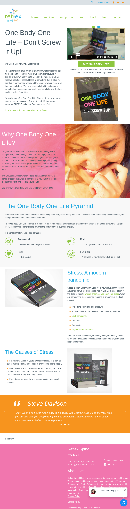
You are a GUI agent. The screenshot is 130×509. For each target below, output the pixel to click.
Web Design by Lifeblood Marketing (84, 504)
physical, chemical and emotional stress (101, 294)
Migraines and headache (83, 330)
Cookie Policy (74, 498)
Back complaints (79, 316)
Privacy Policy (74, 492)
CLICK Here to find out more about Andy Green (26, 110)
